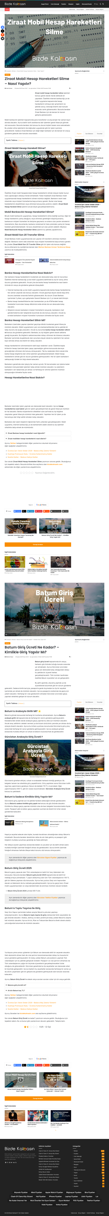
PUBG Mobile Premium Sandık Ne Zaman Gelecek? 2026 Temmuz (27, 9)
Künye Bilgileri (80, 9)
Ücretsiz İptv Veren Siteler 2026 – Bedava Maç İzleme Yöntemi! (32, 451)
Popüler (79, 133)
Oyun (75, 1167)
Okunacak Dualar (87, 4)
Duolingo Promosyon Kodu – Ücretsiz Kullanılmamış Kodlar (30, 454)
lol (97, 1196)
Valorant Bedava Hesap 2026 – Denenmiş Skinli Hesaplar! (95, 165)
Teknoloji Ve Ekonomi (79, 1170)
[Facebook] (6, 1163)
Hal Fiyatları (41, 1196)
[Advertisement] (19, 104)
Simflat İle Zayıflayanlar (45, 1169)
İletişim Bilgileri (99, 9)
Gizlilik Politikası (90, 9)
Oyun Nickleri (64, 1201)
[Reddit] (2, 34)
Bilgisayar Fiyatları (73, 1192)
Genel (75, 1175)
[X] (8, 1163)
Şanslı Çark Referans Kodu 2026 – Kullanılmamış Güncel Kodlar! (14, 570)
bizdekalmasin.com (54, 464)
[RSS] (16, 1163)
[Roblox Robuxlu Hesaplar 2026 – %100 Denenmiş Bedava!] (79, 150)
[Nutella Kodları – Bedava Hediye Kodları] (79, 220)
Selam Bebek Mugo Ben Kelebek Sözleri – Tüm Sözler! (95, 226)
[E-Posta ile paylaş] (2, 38)
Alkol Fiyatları (36, 1192)
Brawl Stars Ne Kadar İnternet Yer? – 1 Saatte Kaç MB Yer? (95, 232)
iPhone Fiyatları (55, 1196)
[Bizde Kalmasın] (15, 4)
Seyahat (76, 1186)
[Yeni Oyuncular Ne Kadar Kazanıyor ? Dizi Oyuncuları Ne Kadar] (61, 562)
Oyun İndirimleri (78, 1180)
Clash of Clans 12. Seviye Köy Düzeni (49, 1177)
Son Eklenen (89, 133)
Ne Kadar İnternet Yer (18, 1201)
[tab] (38, 433)
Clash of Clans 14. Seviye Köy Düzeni (49, 1164)
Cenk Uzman (9, 88)
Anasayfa (8, 71)
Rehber (14, 71)
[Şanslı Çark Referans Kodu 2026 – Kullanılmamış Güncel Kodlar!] (15, 562)
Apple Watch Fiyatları (54, 1192)
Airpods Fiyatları (21, 1192)
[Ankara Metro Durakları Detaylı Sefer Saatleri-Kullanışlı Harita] (38, 562)
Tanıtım (76, 1178)
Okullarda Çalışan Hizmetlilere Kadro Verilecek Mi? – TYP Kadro (94, 158)
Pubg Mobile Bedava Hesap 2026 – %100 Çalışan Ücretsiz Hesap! (95, 141)
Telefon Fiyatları (93, 1201)
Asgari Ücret (44, 4)
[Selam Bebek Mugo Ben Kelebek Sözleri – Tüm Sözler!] (79, 227)
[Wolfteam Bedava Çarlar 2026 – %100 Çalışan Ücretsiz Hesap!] (79, 172)
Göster (21, 140)
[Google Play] (12, 1163)
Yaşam (75, 1172)
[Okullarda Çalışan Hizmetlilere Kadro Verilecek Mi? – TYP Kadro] (79, 157)
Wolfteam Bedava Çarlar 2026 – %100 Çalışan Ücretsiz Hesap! (95, 172)
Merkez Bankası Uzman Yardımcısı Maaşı (54, 247)
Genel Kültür (77, 1159)
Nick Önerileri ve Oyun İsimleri (42, 1201)
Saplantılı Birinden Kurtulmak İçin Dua (49, 1161)
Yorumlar (99, 133)
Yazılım (76, 1183)
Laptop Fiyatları (71, 1196)
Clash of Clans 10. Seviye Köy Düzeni (49, 1151)
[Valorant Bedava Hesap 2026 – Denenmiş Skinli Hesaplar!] (79, 166)
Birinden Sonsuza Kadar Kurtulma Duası (49, 1158)
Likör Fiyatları (86, 1196)
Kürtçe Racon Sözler (44, 1172)
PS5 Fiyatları (78, 1201)
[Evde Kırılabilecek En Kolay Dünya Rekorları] (44, 260)
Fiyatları (63, 4)
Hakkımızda (72, 9)
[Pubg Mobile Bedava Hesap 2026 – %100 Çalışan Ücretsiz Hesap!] (79, 141)
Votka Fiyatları (62, 1205)
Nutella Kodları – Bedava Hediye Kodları (23, 457)
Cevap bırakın (38, 544)
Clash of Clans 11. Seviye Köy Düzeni (49, 1153)
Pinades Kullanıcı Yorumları (46, 1156)
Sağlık (77, 4)
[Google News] (41, 505)
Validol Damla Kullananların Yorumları (49, 1174)
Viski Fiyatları (47, 1205)
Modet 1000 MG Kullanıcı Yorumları (48, 1180)
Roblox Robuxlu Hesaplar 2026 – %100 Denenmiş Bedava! (93, 150)
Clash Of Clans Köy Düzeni (22, 1196)
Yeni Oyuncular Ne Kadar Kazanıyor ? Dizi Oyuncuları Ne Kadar (60, 570)
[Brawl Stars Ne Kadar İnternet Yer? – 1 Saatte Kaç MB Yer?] (79, 233)
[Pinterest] (10, 1163)
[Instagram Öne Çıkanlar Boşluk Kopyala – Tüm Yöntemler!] (9, 260)
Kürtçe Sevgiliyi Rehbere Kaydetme (48, 1166)
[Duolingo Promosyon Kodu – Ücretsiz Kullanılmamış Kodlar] (79, 214)
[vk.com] (14, 1163)
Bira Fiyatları (90, 1192)
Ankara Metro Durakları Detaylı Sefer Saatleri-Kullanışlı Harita (37, 570)
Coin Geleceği (55, 4)
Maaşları (70, 4)
